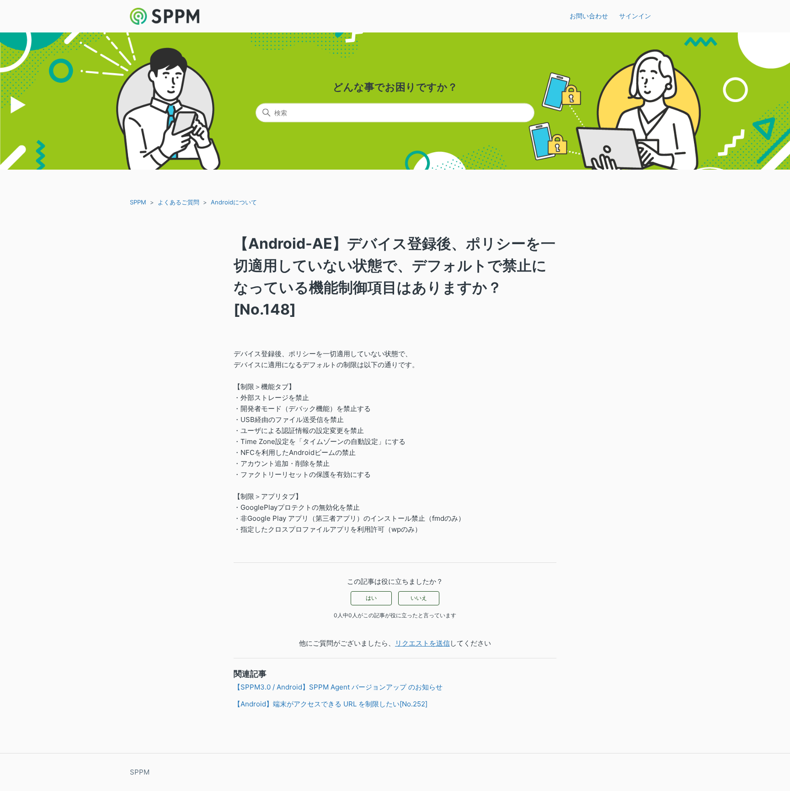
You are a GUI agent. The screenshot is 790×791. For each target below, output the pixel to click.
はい (371, 597)
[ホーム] (164, 16)
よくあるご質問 (178, 202)
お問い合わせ (589, 16)
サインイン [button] (635, 16)
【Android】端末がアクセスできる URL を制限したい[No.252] (330, 704)
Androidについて (234, 202)
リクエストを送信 (422, 643)
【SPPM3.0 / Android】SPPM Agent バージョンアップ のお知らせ (338, 687)
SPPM (138, 202)
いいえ (419, 597)
